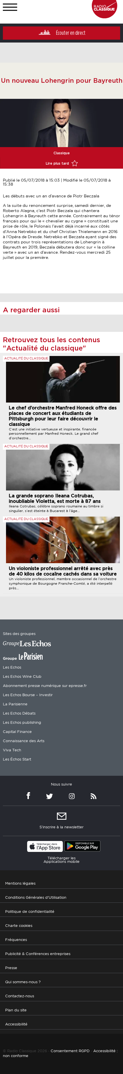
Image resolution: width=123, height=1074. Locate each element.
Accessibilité (16, 1024)
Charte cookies (18, 925)
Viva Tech (12, 750)
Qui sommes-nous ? (23, 982)
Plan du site (16, 1010)
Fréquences (16, 940)
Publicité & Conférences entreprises (37, 954)
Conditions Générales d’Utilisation (35, 897)
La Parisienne (15, 704)
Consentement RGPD (70, 1051)
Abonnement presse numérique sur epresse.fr (45, 686)
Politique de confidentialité (29, 911)
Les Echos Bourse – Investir (28, 695)
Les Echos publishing (22, 722)
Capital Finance (17, 732)
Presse (11, 968)
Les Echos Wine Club (22, 676)
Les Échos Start (17, 759)
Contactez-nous (19, 996)
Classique (61, 153)
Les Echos (12, 667)
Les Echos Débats (19, 713)
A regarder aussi (31, 310)
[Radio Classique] (104, 17)
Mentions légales (20, 883)
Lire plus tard (58, 163)
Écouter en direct (71, 33)
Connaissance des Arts (23, 741)
